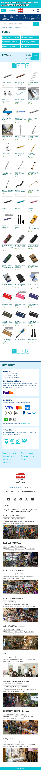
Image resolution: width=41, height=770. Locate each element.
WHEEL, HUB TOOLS (30, 42)
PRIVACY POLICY (29, 456)
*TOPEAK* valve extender (19, 226)
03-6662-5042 (30, 521)
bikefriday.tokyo (8, 714)
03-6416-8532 (30, 576)
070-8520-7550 (30, 659)
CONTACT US (8, 462)
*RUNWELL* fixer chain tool (6, 154)
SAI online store (23, 686)
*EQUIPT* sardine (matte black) (6, 209)
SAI (16, 686)
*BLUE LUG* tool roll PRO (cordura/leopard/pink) (7, 247)
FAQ (24, 459)
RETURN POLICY (9, 456)
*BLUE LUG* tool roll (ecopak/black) (20, 285)
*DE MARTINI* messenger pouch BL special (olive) (7, 322)
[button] (37, 2)
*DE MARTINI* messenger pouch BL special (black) (33, 322)
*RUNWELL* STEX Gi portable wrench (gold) (33, 173)
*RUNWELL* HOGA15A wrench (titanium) (6, 173)
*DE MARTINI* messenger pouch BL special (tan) (7, 341)
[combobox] (17, 24)
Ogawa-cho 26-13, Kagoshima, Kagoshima (16, 604)
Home (3, 27)
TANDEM (8, 686)
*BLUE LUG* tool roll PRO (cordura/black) (33, 246)
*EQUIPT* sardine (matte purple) (6, 226)
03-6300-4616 (30, 631)
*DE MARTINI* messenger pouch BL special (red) (7, 304)
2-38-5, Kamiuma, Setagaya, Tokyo (14, 548)
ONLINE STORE (16, 488)
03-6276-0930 (29, 716)
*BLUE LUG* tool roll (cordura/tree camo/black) (20, 266)
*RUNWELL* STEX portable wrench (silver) (7, 191)
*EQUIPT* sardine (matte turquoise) (19, 209)
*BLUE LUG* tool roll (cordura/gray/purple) (7, 285)
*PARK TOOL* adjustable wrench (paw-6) (20, 119)
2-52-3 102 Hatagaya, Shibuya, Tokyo (15, 689)
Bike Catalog (20, 518)
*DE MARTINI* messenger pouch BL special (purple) (33, 304)
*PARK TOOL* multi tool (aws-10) (6, 119)
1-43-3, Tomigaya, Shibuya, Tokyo (14, 576)
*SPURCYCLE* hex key (33, 190)
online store (7, 742)
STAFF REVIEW (27, 491)
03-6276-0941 (31, 744)
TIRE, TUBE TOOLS (10, 47)
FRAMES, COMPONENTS (14, 27)
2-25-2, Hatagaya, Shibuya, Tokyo (14, 659)
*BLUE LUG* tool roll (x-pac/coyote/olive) (33, 266)
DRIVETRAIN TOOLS (10, 42)
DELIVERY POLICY (10, 453)
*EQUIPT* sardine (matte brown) (19, 83)
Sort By (28, 55)
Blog (13, 518)
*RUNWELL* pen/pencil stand (6, 100)
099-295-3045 (9, 606)
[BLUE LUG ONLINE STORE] (20, 11)
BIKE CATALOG (11, 491)
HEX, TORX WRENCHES (11, 37)
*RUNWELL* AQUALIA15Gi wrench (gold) (33, 155)
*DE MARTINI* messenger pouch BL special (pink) (20, 304)
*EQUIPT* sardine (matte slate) (6, 83)
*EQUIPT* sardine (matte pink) (32, 209)
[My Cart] (37, 10)
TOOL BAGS (27, 47)
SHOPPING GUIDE (29, 453)
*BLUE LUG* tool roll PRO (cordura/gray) (20, 246)
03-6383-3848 (32, 689)
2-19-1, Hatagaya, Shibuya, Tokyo (14, 631)
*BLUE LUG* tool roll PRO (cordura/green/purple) (7, 267)
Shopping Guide (25, 423)
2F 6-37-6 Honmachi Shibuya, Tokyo (14, 744)
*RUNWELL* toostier (33, 82)
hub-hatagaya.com (9, 657)
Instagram (6, 518)
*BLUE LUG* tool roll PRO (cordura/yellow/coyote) (33, 227)
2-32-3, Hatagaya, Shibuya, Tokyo (14, 521)
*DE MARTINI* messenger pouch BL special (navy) (20, 322)
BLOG (27, 488)
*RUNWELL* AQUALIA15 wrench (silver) (20, 173)
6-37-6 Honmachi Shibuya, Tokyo (14, 716)
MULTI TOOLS (28, 37)
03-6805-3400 (31, 548)
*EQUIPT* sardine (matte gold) (19, 154)
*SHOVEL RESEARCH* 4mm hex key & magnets (20, 101)
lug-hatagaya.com (9, 629)
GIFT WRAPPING (9, 459)
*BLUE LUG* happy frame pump (20, 340)
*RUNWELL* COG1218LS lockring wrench (20, 191)
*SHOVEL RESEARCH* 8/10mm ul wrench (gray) (33, 101)
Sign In (33, 10)
